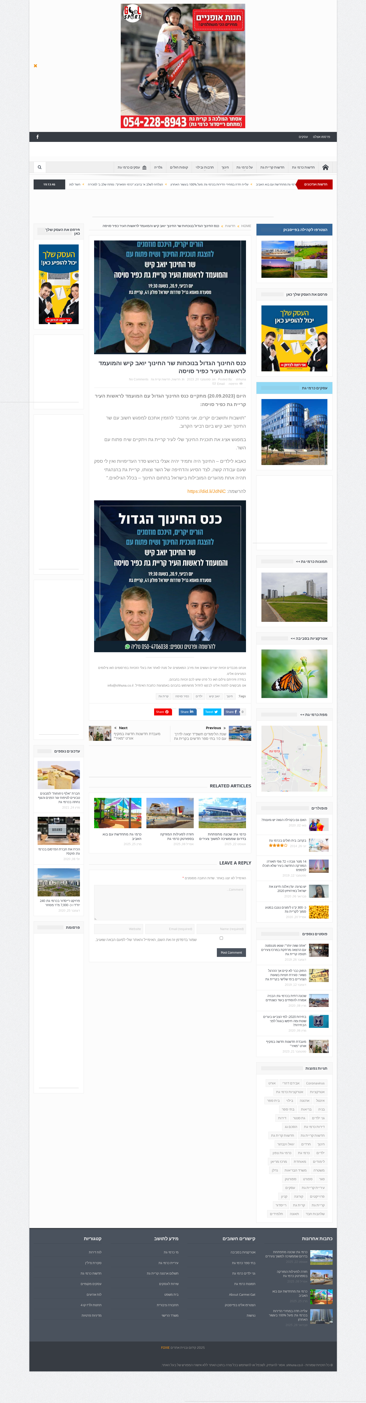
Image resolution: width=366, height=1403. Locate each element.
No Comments (138, 379)
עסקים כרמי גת (129, 167)
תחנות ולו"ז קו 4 (91, 1305)
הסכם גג (291, 1127)
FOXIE (165, 1347)
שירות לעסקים (169, 1284)
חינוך (225, 167)
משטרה (319, 1170)
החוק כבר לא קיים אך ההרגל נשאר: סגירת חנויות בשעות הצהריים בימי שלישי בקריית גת (285, 974)
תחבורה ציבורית (168, 1305)
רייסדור (281, 1205)
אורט (272, 1083)
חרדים (306, 1144)
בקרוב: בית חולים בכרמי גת (287, 840)
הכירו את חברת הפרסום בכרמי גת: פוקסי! (59, 851)
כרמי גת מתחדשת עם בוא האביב (122, 836)
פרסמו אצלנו (321, 137)
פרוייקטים (317, 1196)
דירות (282, 1118)
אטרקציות (317, 1092)
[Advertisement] (124, 153)
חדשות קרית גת (160, 379)
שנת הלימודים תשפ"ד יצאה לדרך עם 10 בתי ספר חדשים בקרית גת (200, 736)
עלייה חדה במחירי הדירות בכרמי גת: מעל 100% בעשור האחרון (290, 184)
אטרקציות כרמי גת (289, 1092)
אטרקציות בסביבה (243, 1252)
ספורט (307, 1179)
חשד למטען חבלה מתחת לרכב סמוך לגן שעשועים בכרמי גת (124, 184)
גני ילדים (318, 1118)
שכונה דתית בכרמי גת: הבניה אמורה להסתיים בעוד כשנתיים (286, 998)
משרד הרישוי (170, 1315)
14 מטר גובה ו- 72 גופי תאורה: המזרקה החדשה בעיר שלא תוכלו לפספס (284, 865)
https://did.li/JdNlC (206, 491)
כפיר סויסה (182, 696)
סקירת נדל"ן (93, 1263)
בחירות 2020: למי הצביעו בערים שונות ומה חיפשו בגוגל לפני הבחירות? (284, 1020)
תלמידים (276, 1214)
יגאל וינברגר (286, 1144)
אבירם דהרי (291, 1083)
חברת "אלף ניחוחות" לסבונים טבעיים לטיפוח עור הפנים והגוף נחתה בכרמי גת (59, 797)
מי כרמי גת (171, 1252)
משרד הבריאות (296, 1170)
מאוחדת (300, 1162)
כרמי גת (304, 1153)
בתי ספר (288, 1109)
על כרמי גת (245, 167)
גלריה (158, 167)
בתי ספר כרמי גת (243, 1263)
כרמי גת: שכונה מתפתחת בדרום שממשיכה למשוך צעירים (222, 836)
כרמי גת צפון (282, 1153)
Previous (213, 728)
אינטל (320, 1101)
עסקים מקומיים (91, 1284)
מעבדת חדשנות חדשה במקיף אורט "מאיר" (137, 736)
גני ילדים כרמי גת (243, 1273)
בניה (321, 1109)
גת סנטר (299, 1118)
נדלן (275, 1170)
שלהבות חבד (315, 1214)
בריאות (306, 1109)
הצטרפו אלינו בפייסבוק (240, 1305)
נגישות (251, 1315)
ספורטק (290, 1179)
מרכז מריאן (279, 1162)
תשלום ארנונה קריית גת (163, 1273)
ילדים (199, 696)
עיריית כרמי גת (169, 1263)
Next (123, 728)
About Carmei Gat (242, 1294)
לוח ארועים (94, 1294)
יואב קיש (214, 696)
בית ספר (273, 1101)
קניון (284, 1196)
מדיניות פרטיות (92, 1315)
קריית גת (318, 1205)
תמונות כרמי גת (244, 1284)
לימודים (319, 1162)
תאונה (294, 1214)
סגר (322, 1179)
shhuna (241, 379)
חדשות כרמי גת (303, 167)
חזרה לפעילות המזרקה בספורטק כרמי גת (177, 836)
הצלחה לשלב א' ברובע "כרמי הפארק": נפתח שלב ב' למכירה (206, 184)
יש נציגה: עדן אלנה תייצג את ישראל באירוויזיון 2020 (287, 888)
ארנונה (304, 1101)
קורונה (298, 1196)
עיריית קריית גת (313, 1188)
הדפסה (233, 384)
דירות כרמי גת (314, 1127)
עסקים (303, 137)
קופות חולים (179, 167)
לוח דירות (95, 1252)
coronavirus (315, 1083)
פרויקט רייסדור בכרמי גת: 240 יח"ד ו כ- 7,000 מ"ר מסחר (60, 902)
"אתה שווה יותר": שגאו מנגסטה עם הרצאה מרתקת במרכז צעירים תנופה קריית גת (283, 949)
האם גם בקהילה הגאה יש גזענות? (283, 820)
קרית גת (164, 696)
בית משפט (171, 1294)
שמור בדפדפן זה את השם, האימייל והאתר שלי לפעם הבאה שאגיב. (146, 939)
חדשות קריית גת (272, 167)
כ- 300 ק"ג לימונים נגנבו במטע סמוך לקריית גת (285, 909)
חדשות (176, 379)
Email (221, 384)
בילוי (289, 1101)
